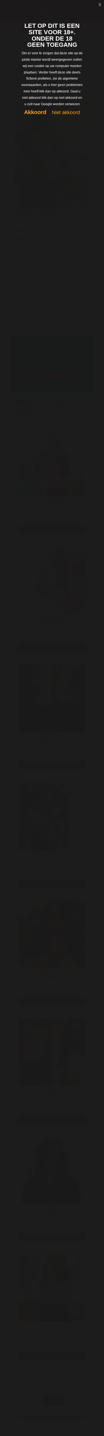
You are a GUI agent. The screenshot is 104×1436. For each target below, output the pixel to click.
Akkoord (35, 112)
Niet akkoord (66, 112)
